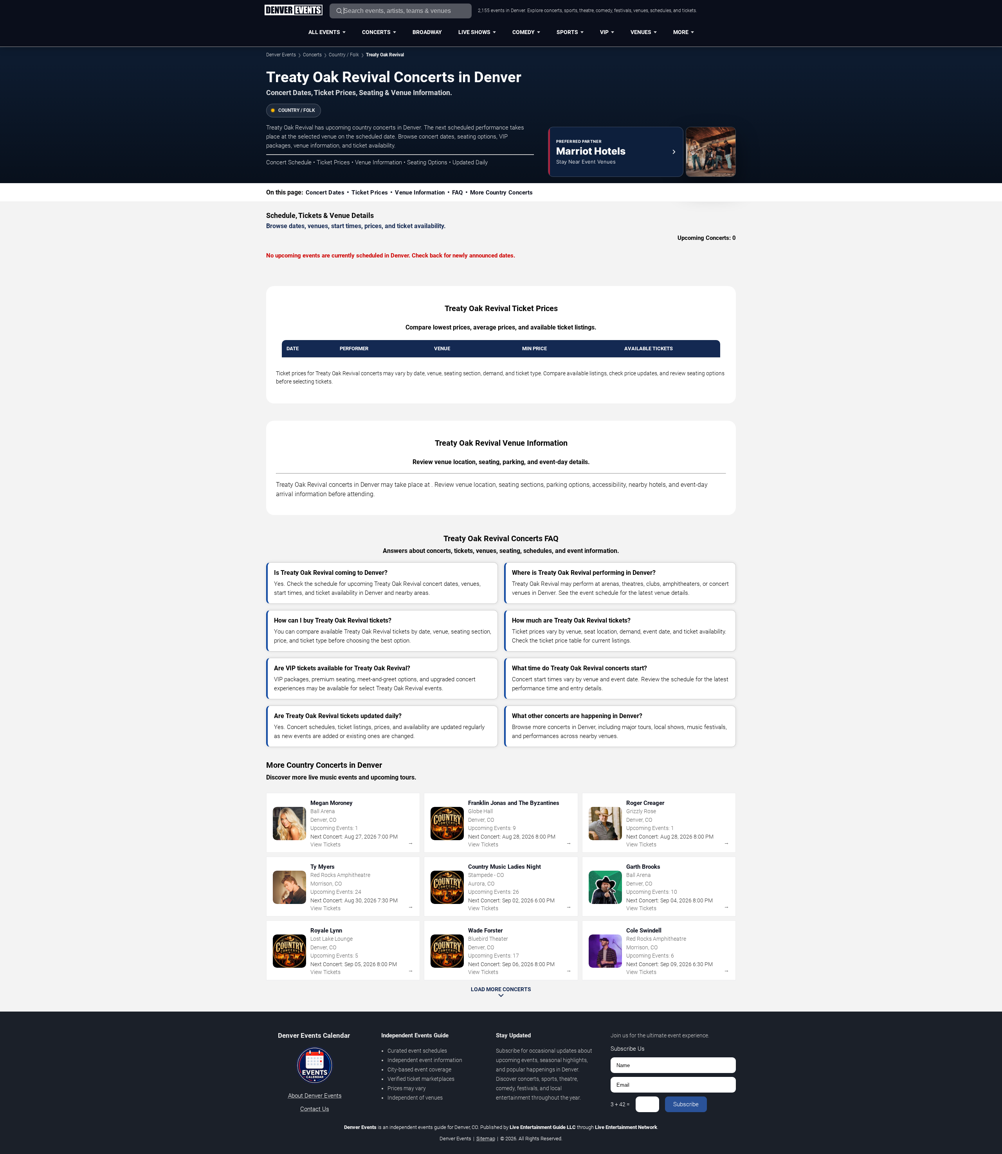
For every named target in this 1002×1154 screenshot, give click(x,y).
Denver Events (281, 55)
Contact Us (314, 1109)
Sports (567, 32)
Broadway (427, 32)
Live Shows (474, 32)
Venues (641, 32)
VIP (604, 32)
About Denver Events (315, 1095)
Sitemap (485, 1138)
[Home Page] (293, 10)
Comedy (523, 32)
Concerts (376, 32)
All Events (324, 32)
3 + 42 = (620, 1104)
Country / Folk (344, 55)
